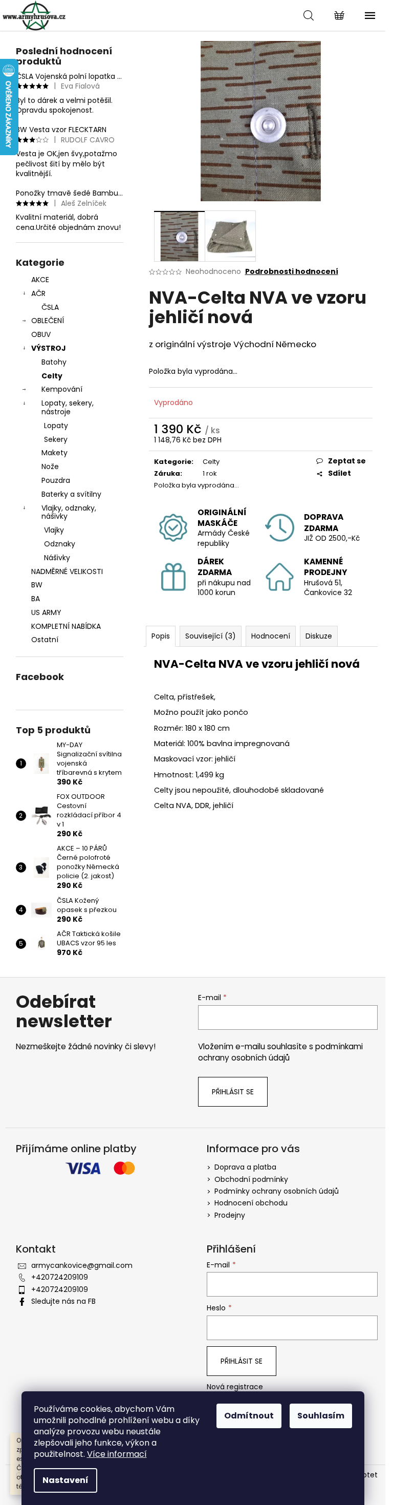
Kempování (61, 389)
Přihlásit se (233, 1092)
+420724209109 (59, 1277)
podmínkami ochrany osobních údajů (280, 1052)
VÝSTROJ (48, 348)
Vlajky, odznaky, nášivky (68, 512)
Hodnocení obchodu (251, 1203)
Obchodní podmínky (251, 1179)
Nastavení (65, 1480)
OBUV (41, 334)
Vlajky (54, 530)
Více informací (117, 1454)
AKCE (40, 279)
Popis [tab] (160, 636)
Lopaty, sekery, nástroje (67, 407)
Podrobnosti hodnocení (291, 272)
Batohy (54, 362)
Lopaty (56, 425)
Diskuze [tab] (318, 636)
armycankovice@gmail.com (82, 1265)
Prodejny (229, 1215)
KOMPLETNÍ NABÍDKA (66, 626)
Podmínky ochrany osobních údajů (276, 1191)
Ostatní (44, 639)
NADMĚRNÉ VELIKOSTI (67, 571)
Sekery (56, 439)
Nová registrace (235, 1387)
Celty (51, 376)
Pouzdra (55, 480)
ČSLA (50, 307)
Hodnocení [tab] (270, 636)
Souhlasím (320, 1416)
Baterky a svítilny (71, 494)
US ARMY (46, 612)
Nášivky (57, 558)
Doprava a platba (245, 1167)
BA (35, 598)
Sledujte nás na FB (63, 1301)
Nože (50, 466)
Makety (54, 453)
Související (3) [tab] (210, 636)
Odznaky (59, 544)
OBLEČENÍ (47, 320)
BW (36, 585)
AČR (38, 293)
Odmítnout (249, 1416)
